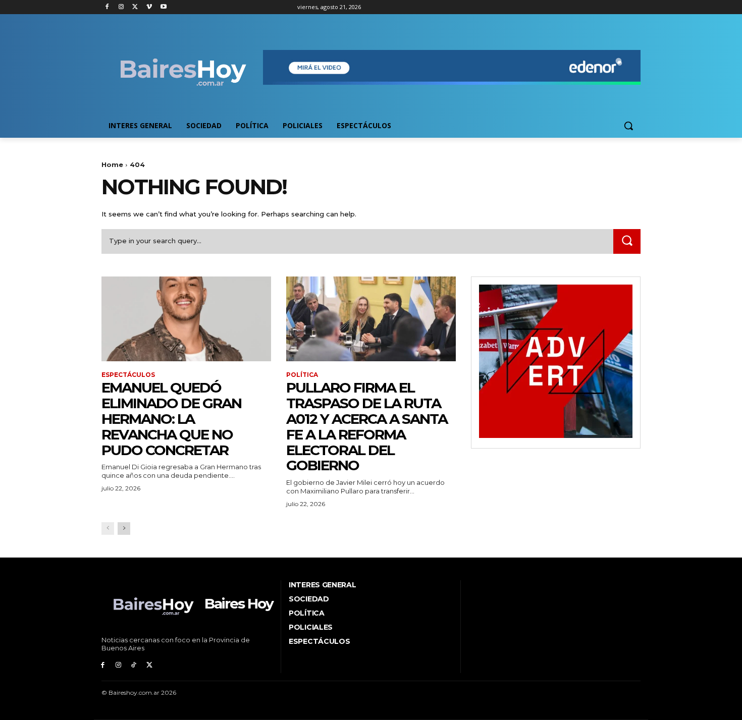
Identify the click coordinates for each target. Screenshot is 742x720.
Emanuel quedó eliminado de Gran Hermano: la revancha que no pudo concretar (171, 418)
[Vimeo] (149, 7)
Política (302, 374)
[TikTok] (134, 665)
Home (112, 164)
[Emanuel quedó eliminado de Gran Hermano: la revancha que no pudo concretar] (186, 318)
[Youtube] (163, 7)
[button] (628, 126)
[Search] (627, 241)
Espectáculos (128, 374)
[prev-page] (107, 528)
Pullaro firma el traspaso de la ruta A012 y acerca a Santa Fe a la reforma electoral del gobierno (366, 426)
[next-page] (124, 528)
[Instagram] (121, 7)
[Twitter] (135, 7)
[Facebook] (107, 7)
